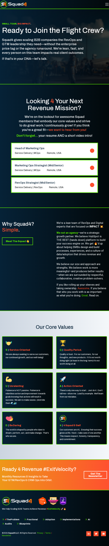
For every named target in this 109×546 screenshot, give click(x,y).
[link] (54, 150)
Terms (48, 533)
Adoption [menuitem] (50, 519)
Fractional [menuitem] (32, 519)
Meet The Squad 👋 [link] (17, 241)
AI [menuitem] (88, 519)
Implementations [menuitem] (71, 519)
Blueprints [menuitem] (24, 524)
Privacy (40, 533)
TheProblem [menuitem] (12, 519)
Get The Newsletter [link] (95, 474)
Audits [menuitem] (8, 524)
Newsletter (6, 535)
